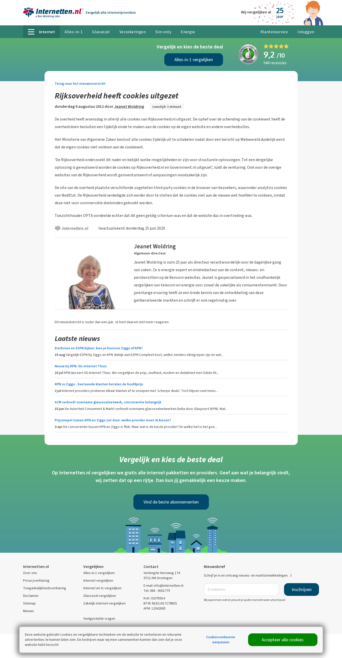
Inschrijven (302, 589)
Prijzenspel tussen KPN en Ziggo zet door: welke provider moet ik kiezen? (113, 420)
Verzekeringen (132, 31)
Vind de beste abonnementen (171, 502)
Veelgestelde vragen (99, 618)
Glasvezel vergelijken (99, 595)
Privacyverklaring (36, 580)
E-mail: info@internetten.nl (163, 585)
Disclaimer (31, 595)
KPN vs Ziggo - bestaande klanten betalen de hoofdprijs (99, 384)
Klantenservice (274, 31)
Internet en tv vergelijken (102, 588)
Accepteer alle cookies (283, 640)
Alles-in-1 (74, 31)
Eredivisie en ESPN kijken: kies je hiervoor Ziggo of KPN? (99, 348)
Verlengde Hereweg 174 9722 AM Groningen (162, 575)
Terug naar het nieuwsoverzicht (80, 83)
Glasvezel (101, 31)
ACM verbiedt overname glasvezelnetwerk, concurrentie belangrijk (108, 402)
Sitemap (29, 603)
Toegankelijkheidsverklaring (44, 588)
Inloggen (305, 31)
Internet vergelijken (98, 580)
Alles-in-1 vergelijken (193, 60)
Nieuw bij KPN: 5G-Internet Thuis (81, 366)
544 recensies (275, 62)
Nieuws (28, 611)
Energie (188, 31)
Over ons (30, 572)
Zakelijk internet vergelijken (104, 603)
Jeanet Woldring (129, 106)
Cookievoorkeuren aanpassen (220, 640)
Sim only (163, 31)
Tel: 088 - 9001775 (157, 590)
